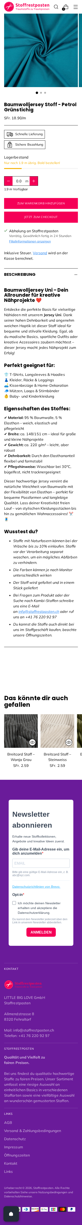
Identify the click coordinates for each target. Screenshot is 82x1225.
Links (8, 1171)
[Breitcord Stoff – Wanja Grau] (21, 731)
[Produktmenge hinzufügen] (8, 181)
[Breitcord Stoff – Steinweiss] (57, 731)
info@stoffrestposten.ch (38, 611)
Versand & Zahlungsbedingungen (32, 1130)
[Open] (11, 1214)
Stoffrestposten (43, 1188)
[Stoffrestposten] (27, 7)
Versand (40, 253)
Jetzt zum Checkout (41, 217)
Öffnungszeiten (17, 1155)
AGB (8, 1122)
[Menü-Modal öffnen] (75, 7)
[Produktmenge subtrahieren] (34, 181)
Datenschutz (15, 1139)
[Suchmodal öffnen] (56, 7)
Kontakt (11, 1163)
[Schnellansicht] (32, 742)
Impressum (13, 1147)
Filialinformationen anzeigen (30, 241)
